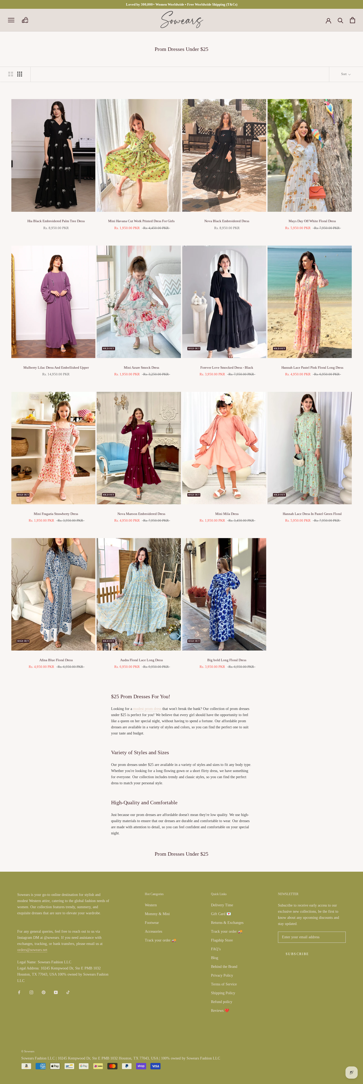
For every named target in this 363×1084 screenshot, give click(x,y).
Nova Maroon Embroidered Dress (141, 514)
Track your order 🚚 (160, 940)
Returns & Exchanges (227, 923)
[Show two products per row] (10, 74)
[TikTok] (68, 992)
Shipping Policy (223, 993)
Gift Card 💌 (221, 914)
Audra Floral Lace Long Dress (141, 660)
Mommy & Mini (157, 914)
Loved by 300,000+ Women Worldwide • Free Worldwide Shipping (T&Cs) (181, 4)
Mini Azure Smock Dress (141, 368)
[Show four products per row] (19, 74)
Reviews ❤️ (220, 1011)
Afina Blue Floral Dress (56, 660)
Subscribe (297, 954)
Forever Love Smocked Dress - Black (226, 368)
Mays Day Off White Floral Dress (312, 221)
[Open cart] (352, 20)
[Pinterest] (43, 992)
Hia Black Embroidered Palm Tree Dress (56, 221)
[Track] (24, 20)
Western (151, 905)
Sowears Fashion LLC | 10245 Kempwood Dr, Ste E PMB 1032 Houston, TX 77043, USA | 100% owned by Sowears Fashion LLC (120, 1058)
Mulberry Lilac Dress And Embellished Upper (56, 368)
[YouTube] (56, 992)
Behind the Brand (224, 967)
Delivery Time (222, 905)
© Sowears (27, 1051)
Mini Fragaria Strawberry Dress (56, 514)
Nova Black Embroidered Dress (226, 221)
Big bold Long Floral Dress (226, 660)
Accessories (153, 931)
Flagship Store (222, 940)
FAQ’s (216, 949)
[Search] (340, 20)
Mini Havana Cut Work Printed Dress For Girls (141, 221)
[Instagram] (31, 992)
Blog (214, 958)
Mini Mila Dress (227, 514)
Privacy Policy (222, 975)
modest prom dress (147, 709)
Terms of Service (224, 984)
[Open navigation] (11, 20)
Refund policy (221, 1002)
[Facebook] (19, 992)
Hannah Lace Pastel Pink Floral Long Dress (312, 368)
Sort (344, 74)
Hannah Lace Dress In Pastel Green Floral (312, 514)
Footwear (152, 923)
